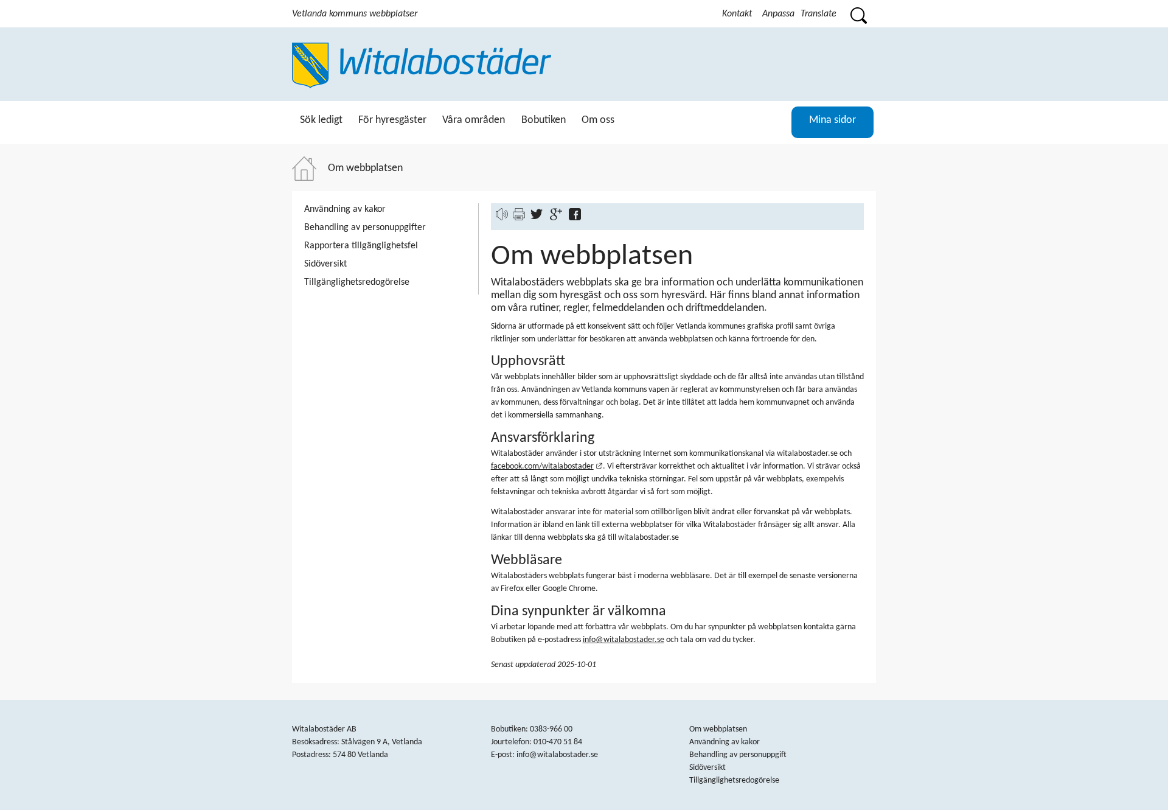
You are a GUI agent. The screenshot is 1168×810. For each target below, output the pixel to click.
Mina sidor (832, 120)
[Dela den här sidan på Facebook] (577, 218)
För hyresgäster (392, 120)
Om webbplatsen (718, 729)
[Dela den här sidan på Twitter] (539, 218)
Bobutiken (543, 120)
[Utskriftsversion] (519, 218)
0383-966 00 (551, 729)
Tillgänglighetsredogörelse (356, 282)
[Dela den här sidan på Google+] (559, 218)
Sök (858, 13)
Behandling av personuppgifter (365, 227)
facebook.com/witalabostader (547, 466)
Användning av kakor (345, 209)
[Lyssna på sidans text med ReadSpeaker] (502, 218)
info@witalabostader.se (623, 639)
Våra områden (473, 120)
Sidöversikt (325, 264)
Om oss (598, 120)
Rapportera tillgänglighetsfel (361, 246)
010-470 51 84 (558, 742)
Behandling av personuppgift (738, 754)
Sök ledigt (321, 120)
